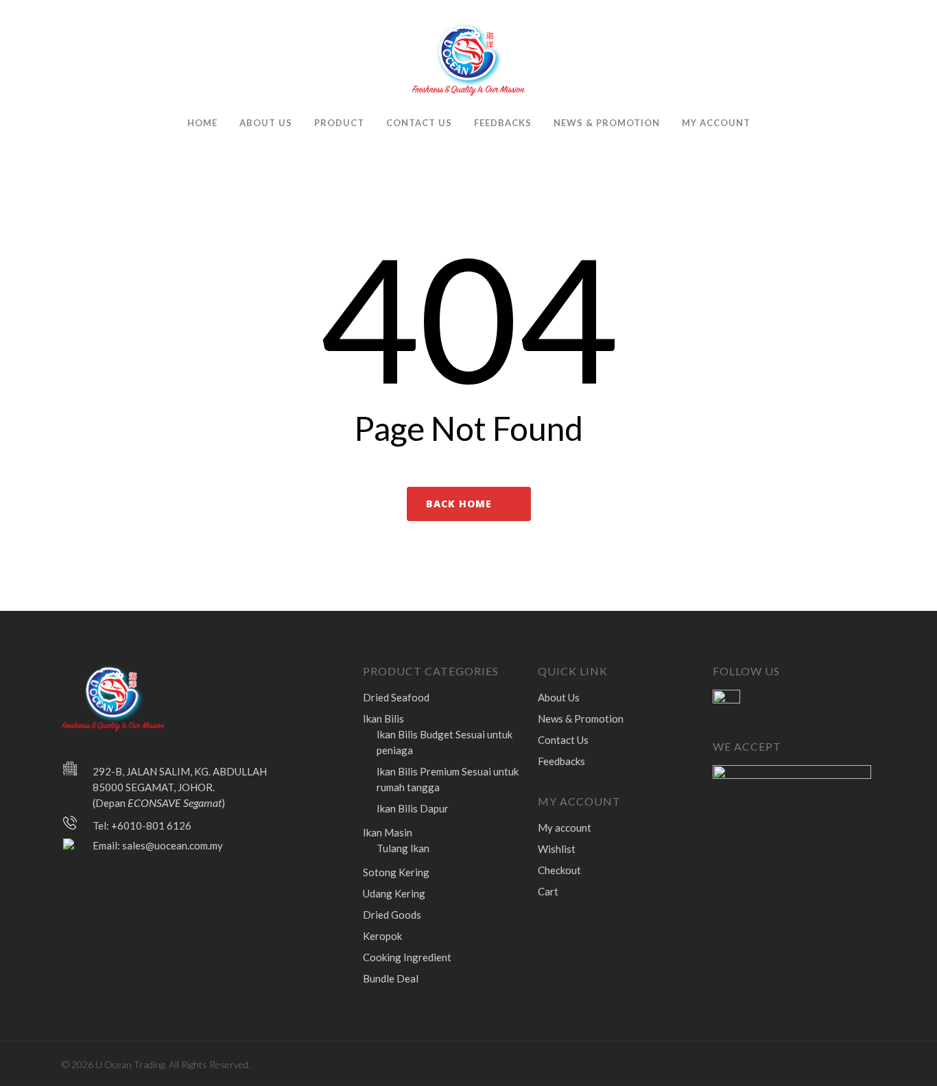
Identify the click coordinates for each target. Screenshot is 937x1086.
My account (716, 122)
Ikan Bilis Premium (448, 779)
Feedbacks (503, 122)
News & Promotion (607, 122)
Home (202, 122)
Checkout (559, 870)
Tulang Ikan (403, 848)
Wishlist (557, 849)
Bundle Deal (390, 978)
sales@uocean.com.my (172, 845)
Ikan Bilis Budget (444, 742)
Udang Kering (394, 893)
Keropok (382, 936)
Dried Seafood (396, 697)
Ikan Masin (387, 832)
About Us (265, 122)
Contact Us (419, 122)
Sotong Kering (396, 872)
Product (339, 122)
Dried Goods (392, 914)
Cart (548, 891)
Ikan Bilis (383, 718)
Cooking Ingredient (407, 957)
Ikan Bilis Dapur (413, 808)
